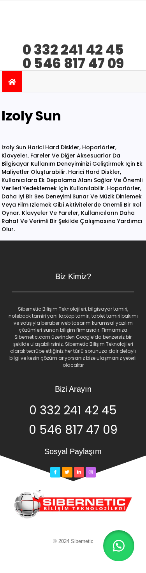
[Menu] (43, 81)
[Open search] (133, 81)
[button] (118, 545)
